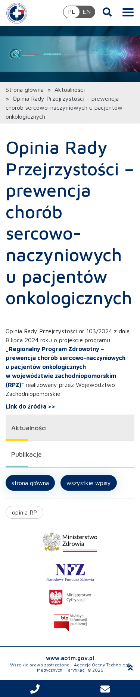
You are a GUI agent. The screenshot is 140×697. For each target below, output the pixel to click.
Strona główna (25, 89)
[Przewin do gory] (130, 667)
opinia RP (24, 512)
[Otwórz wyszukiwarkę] (107, 12)
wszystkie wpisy (88, 482)
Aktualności (70, 89)
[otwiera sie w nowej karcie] (70, 542)
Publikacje (26, 454)
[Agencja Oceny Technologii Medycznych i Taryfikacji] (17, 13)
